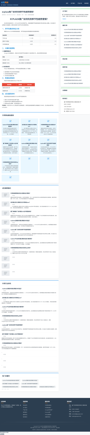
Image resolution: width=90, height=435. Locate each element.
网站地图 (2, 432)
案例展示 (25, 412)
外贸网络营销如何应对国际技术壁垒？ (21, 193)
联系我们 (86, 3)
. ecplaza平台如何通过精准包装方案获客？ (13, 307)
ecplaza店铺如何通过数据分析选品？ (20, 220)
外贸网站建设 (48, 405)
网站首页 (25, 405)
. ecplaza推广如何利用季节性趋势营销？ (12, 325)
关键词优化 (47, 417)
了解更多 (64, 19)
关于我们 (73, 3)
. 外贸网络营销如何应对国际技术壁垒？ (12, 343)
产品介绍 (80, 3)
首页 (67, 3)
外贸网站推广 (48, 407)
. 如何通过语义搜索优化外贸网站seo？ (12, 297)
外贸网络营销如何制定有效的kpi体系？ (21, 248)
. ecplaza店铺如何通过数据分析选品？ (12, 288)
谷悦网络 (2, 434)
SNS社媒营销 (48, 414)
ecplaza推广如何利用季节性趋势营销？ (21, 229)
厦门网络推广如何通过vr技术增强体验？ (21, 211)
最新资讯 (25, 414)
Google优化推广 (49, 410)
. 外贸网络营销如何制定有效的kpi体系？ (12, 316)
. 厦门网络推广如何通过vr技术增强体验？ (13, 334)
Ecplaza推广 (48, 412)
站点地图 (6, 432)
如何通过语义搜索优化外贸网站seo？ (20, 202)
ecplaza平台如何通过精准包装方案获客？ (22, 239)
